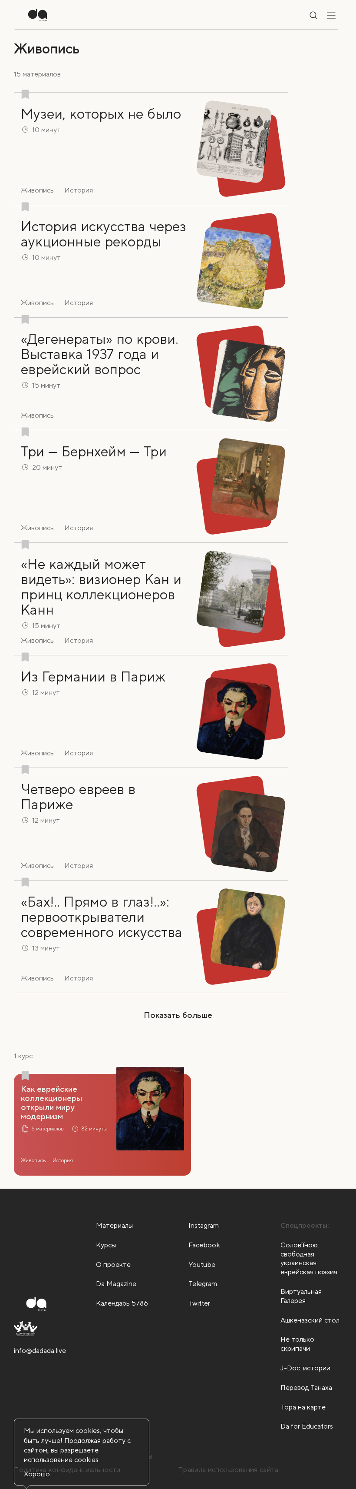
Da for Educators (306, 1426)
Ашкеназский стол (310, 1320)
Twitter (199, 1303)
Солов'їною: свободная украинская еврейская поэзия (308, 1258)
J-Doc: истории (305, 1368)
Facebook (204, 1245)
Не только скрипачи (297, 1344)
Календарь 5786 (122, 1303)
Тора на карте (303, 1407)
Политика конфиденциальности (67, 1469)
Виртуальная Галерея (301, 1296)
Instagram (203, 1225)
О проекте (113, 1264)
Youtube (201, 1264)
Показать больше (178, 1015)
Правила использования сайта (228, 1469)
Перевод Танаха (306, 1387)
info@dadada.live (40, 1350)
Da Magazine (116, 1283)
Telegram (202, 1283)
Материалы (114, 1225)
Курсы (106, 1245)
